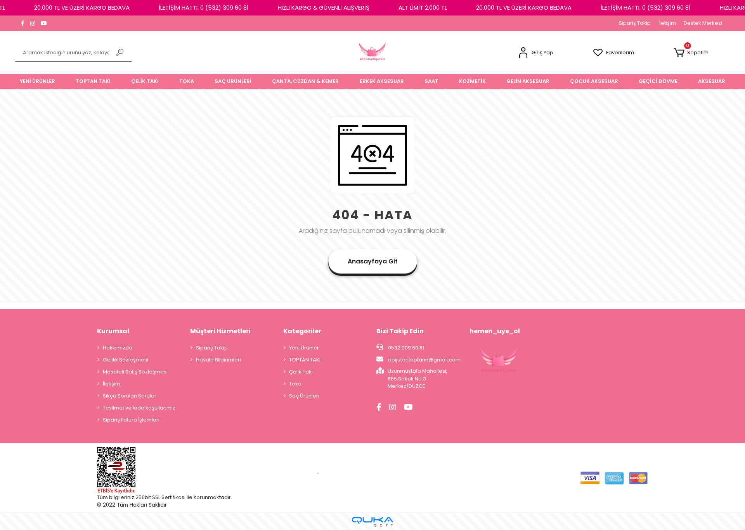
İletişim (667, 23)
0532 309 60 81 (405, 347)
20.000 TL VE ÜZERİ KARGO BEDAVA (82, 7)
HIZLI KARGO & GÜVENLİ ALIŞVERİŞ (323, 7)
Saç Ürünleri (304, 395)
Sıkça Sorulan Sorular (129, 395)
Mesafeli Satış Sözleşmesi (135, 371)
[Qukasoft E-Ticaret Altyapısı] (372, 522)
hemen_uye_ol (495, 331)
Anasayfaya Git (373, 261)
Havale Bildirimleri (218, 359)
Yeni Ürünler (304, 347)
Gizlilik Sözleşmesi (125, 359)
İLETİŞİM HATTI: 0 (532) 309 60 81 (204, 7)
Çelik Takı (301, 371)
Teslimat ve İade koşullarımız (139, 407)
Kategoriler (302, 331)
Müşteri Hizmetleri (220, 331)
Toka (295, 383)
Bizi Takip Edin (400, 331)
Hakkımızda (117, 347)
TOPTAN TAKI (305, 359)
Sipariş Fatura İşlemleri (131, 419)
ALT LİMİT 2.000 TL (422, 7)
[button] (535, 53)
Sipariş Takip (635, 23)
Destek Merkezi (703, 23)
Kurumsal (113, 331)
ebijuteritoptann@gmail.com (424, 359)
